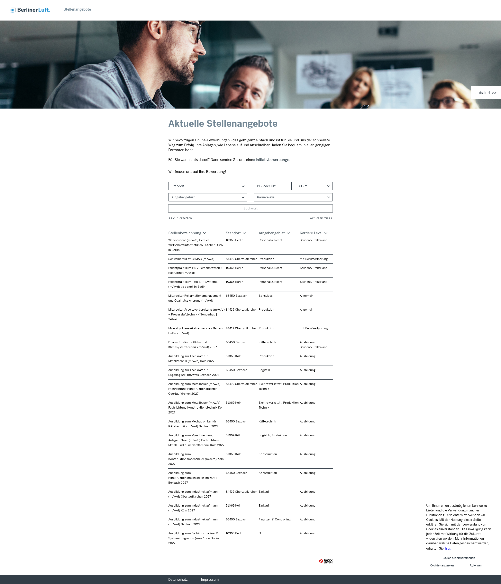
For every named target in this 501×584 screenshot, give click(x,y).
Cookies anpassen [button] (442, 565)
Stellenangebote (77, 9)
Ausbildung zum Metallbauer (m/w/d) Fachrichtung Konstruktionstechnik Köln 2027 (196, 407)
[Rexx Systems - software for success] (326, 561)
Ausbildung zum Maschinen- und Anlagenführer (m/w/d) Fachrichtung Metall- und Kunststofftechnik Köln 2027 (196, 440)
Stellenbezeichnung (184, 233)
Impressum (210, 579)
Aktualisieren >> (321, 218)
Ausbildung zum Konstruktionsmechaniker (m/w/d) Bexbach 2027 (192, 477)
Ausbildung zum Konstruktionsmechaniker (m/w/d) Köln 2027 (196, 459)
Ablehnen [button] (476, 565)
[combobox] (314, 186)
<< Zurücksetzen (180, 218)
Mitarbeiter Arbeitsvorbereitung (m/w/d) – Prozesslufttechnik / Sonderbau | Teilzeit (196, 314)
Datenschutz (178, 579)
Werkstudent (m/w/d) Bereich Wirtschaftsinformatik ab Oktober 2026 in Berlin (195, 245)
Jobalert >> (486, 92)
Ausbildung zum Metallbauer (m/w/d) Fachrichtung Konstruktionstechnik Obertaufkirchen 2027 (194, 388)
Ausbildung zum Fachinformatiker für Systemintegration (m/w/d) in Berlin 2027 (194, 538)
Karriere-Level (311, 233)
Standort (233, 233)
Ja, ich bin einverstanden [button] (459, 558)
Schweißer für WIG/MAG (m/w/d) (191, 259)
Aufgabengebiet (272, 233)
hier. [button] (448, 548)
